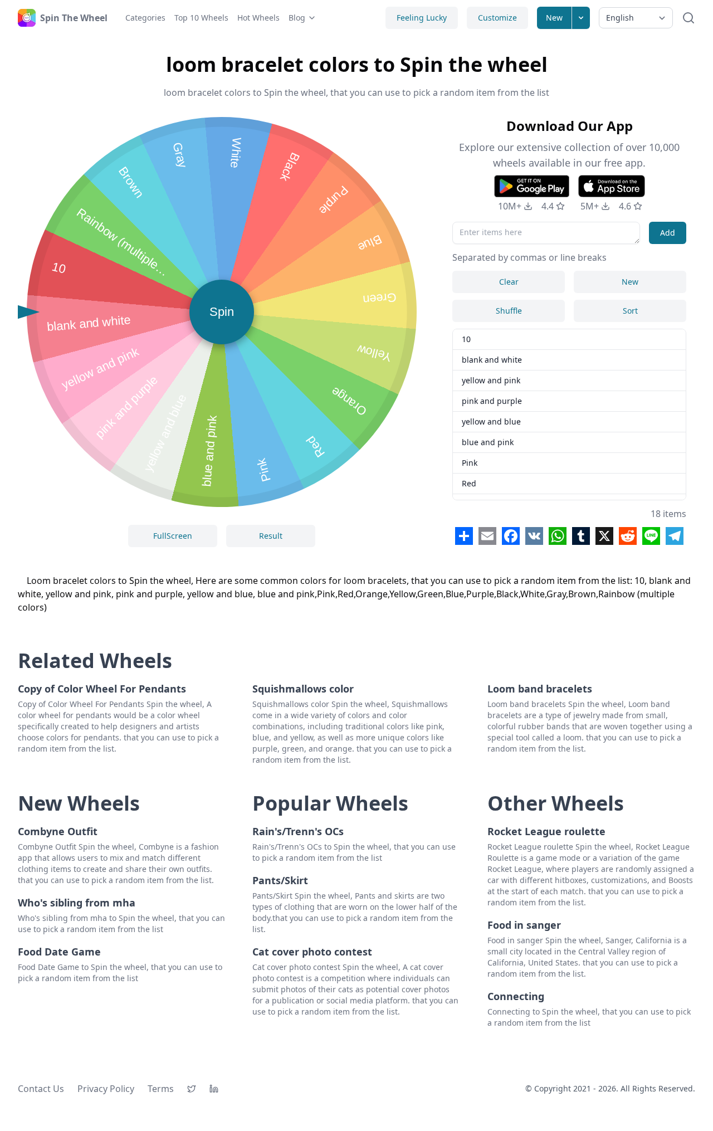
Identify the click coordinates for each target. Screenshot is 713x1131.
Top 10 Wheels (201, 17)
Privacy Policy (105, 1089)
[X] (191, 1088)
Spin (221, 312)
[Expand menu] (581, 18)
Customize (497, 17)
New (554, 17)
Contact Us (41, 1089)
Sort (630, 310)
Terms (161, 1089)
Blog (297, 17)
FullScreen (172, 535)
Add (667, 232)
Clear (509, 281)
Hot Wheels (258, 17)
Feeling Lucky (422, 17)
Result (270, 535)
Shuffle (509, 310)
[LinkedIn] (213, 1088)
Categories (145, 17)
